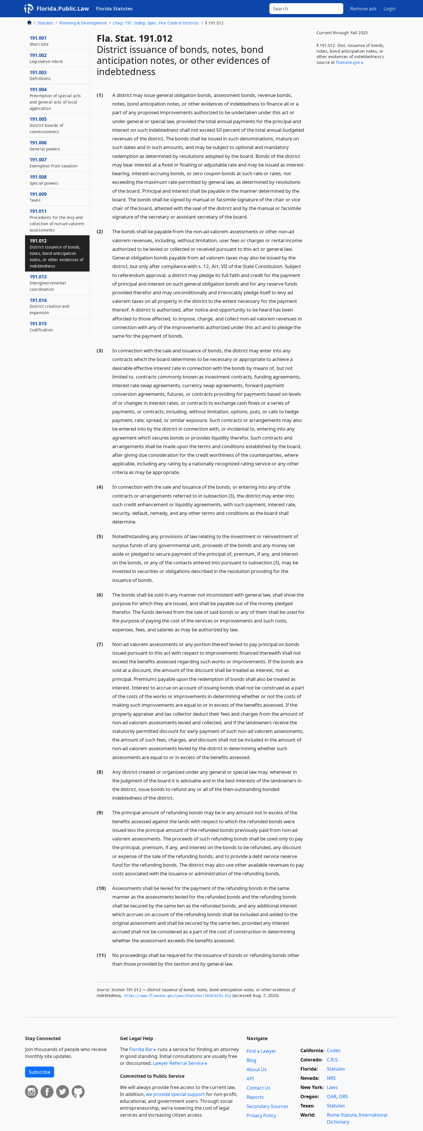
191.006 (45, 146)
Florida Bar (141, 1049)
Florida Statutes (114, 8)
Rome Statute (342, 1115)
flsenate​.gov (348, 62)
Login (390, 8)
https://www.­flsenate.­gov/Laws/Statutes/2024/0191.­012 (177, 996)
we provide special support (175, 1094)
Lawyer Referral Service (178, 1063)
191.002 (46, 58)
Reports (255, 1097)
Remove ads (363, 8)
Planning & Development (83, 23)
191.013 (48, 283)
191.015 (41, 326)
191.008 (44, 180)
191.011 (57, 220)
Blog (251, 1060)
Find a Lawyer (261, 1051)
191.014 (49, 306)
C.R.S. (333, 1060)
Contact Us (258, 1088)
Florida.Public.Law (63, 8)
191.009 (38, 197)
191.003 (40, 75)
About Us (257, 1069)
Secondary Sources (267, 1106)
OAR (331, 1096)
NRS (331, 1078)
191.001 (39, 41)
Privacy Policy (261, 1115)
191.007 (53, 162)
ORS (343, 1096)
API (250, 1078)
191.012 (56, 253)
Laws (332, 1087)
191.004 (55, 98)
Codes (333, 1050)
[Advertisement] (355, 165)
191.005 (46, 125)
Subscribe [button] (39, 1072)
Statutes (45, 23)
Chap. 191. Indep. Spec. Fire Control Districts (156, 23)
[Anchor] (251, 216)
